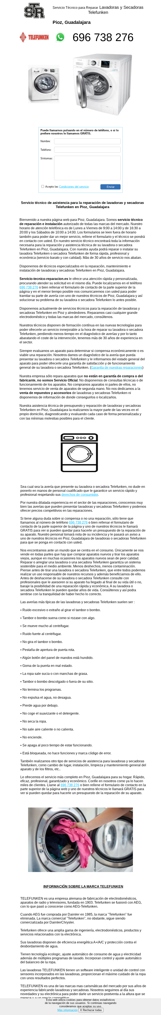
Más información (67, 1010)
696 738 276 (103, 37)
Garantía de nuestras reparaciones (116, 367)
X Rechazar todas (91, 1010)
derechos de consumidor (79, 494)
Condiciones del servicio (74, 186)
